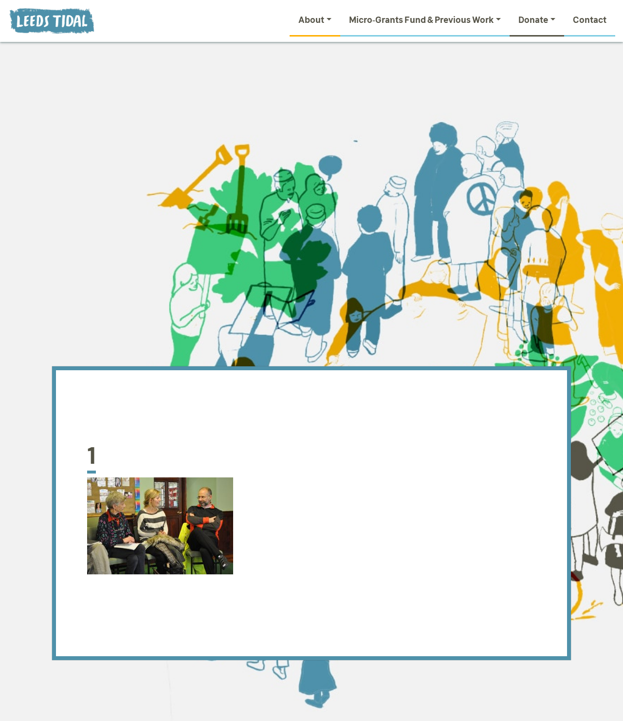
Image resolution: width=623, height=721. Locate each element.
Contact (589, 20)
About (311, 20)
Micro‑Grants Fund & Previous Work (421, 20)
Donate (533, 20)
